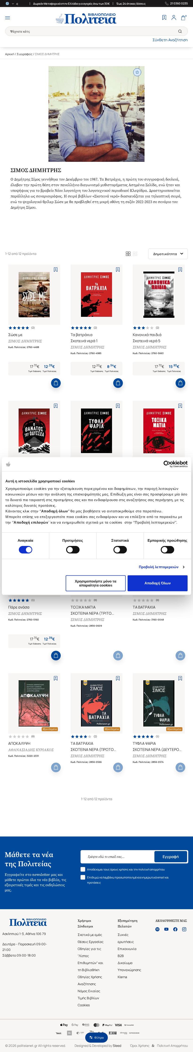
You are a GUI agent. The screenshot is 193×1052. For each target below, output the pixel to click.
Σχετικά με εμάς (90, 934)
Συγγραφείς (24, 54)
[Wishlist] (164, 18)
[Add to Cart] (56, 383)
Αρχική (9, 54)
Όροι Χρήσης (139, 1045)
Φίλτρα (99, 1038)
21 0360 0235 (179, 3)
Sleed (117, 1045)
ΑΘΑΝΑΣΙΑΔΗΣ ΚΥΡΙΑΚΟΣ (30, 749)
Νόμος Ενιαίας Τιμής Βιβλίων (89, 994)
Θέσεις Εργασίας (91, 941)
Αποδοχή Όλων (158, 583)
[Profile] (173, 18)
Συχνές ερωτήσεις (126, 938)
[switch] (73, 549)
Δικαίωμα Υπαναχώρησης (129, 966)
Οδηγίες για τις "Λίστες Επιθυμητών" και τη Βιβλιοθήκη (90, 959)
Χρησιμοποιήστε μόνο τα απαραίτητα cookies (95, 583)
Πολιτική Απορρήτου (172, 1045)
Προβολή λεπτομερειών (159, 567)
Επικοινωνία (127, 948)
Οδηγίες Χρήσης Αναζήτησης (90, 980)
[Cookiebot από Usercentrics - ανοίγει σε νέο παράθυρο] (167, 464)
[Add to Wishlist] (55, 269)
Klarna (122, 977)
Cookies (84, 1005)
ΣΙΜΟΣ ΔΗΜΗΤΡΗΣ (25, 341)
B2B (121, 956)
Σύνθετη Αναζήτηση (170, 39)
